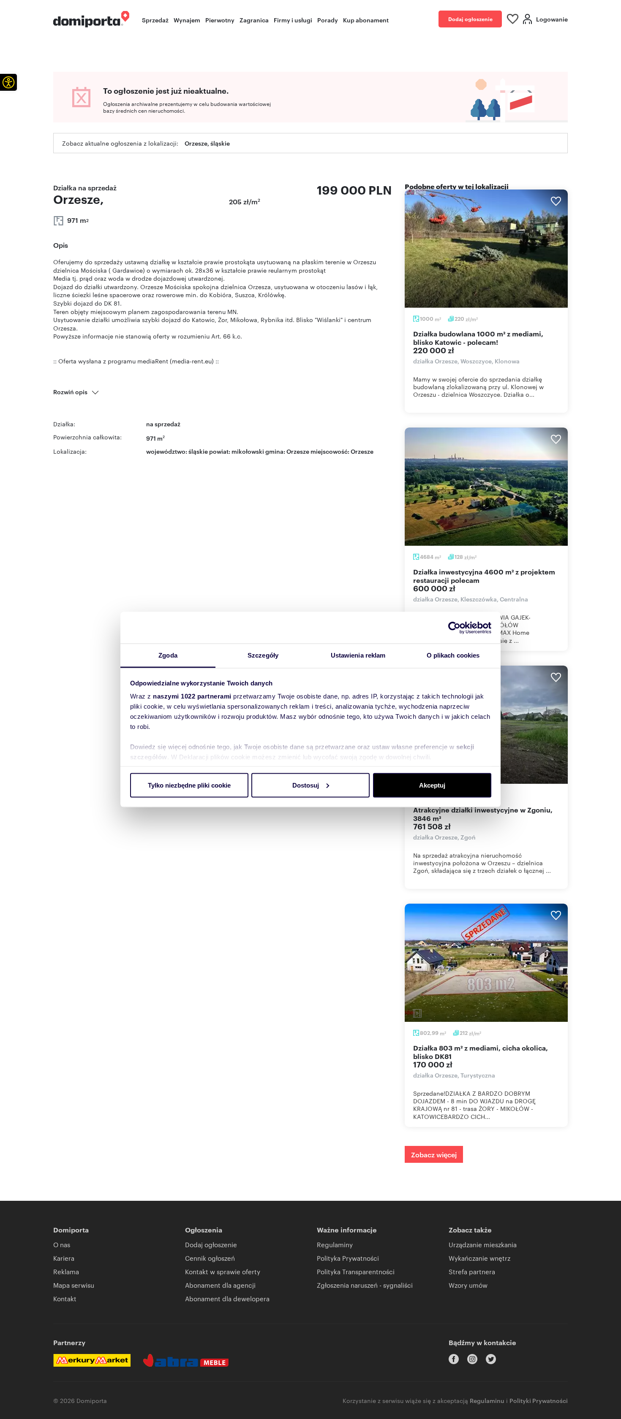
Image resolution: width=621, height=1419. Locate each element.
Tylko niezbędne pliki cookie (189, 784)
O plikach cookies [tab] (453, 655)
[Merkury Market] (92, 1360)
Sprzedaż (155, 20)
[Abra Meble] (186, 1360)
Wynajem (187, 20)
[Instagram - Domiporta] (472, 1359)
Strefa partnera (472, 1271)
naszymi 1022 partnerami (192, 696)
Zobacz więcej (434, 1154)
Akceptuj (432, 784)
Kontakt (64, 1298)
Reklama (66, 1271)
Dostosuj (305, 784)
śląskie (198, 451)
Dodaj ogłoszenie (470, 18)
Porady (327, 20)
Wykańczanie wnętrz (479, 1258)
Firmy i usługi (293, 20)
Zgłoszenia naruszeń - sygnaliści (365, 1285)
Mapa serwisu (73, 1285)
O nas (61, 1244)
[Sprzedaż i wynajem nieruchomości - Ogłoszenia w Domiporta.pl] (91, 19)
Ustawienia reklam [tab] (358, 655)
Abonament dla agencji (220, 1285)
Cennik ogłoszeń (210, 1258)
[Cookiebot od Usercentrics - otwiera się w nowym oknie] (454, 627)
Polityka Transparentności (356, 1271)
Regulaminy (335, 1244)
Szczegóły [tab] (263, 655)
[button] (8, 82)
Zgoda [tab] (167, 655)
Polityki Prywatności (538, 1400)
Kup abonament (366, 20)
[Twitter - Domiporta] (491, 1359)
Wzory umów (468, 1285)
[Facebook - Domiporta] (454, 1359)
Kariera (63, 1258)
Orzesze (362, 451)
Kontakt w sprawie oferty (222, 1271)
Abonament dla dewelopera (227, 1298)
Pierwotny (219, 20)
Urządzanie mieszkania (483, 1244)
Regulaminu (487, 1400)
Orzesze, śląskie (207, 143)
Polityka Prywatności (348, 1258)
